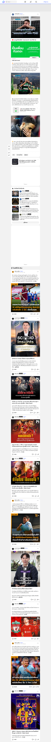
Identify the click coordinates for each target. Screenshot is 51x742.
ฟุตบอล (26, 155)
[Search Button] (6, 2)
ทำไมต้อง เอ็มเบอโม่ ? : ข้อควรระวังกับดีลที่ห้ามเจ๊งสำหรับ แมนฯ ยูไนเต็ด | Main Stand (24, 487)
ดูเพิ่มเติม (17, 367)
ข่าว (14, 155)
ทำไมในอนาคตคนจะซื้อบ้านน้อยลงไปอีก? (22, 588)
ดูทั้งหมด (25, 222)
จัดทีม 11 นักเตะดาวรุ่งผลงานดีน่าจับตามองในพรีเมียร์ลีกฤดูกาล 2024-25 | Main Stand (25, 732)
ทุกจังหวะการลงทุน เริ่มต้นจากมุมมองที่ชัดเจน (23, 358)
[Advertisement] (25, 8)
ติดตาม (21, 13)
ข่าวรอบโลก (19, 155)
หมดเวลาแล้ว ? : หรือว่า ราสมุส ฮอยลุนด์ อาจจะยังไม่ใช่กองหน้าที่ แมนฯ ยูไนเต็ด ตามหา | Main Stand (25, 445)
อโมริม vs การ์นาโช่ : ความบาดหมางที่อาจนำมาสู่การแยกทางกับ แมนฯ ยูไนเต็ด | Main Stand (25, 402)
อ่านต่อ (34, 281)
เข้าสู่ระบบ (46, 2)
